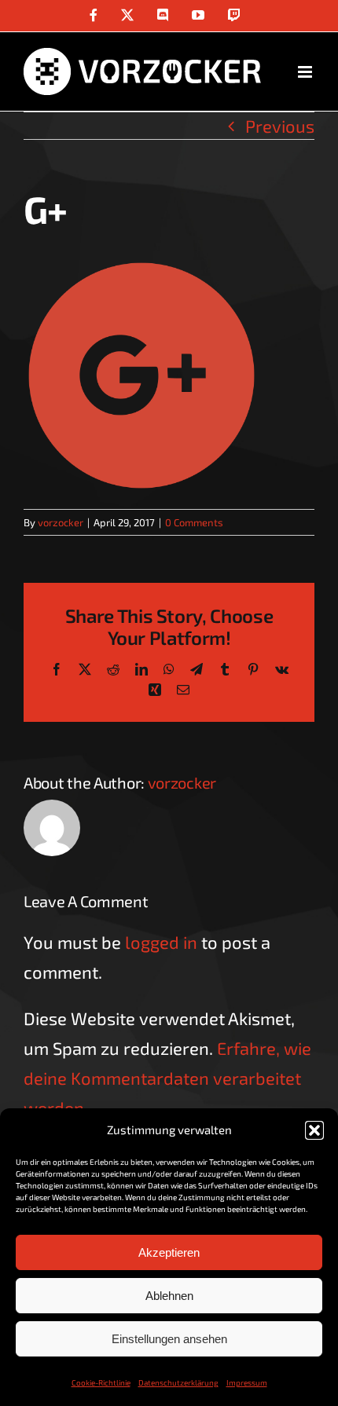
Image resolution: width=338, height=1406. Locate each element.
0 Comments (194, 522)
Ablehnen (169, 1295)
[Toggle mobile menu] (306, 72)
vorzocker (60, 522)
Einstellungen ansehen (169, 1339)
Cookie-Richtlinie (101, 1382)
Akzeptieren (169, 1252)
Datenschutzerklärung (178, 1382)
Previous (279, 125)
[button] (314, 1130)
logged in (161, 942)
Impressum (246, 1382)
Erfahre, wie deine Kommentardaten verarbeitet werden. (167, 1078)
